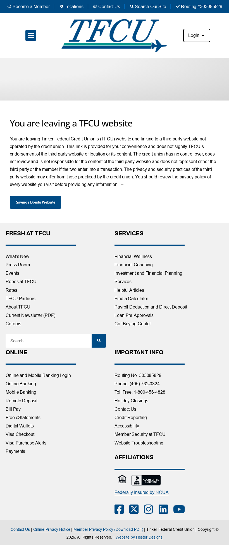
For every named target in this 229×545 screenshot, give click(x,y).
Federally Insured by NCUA (142, 492)
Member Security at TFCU (140, 434)
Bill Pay (13, 409)
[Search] (99, 341)
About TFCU (18, 306)
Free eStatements (23, 417)
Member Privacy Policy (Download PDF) (108, 529)
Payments (15, 451)
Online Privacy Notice (51, 529)
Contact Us (125, 409)
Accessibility (127, 425)
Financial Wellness (133, 256)
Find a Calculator (131, 298)
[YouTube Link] (180, 509)
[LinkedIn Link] (166, 509)
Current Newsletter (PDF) (30, 315)
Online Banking (21, 383)
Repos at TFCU (21, 281)
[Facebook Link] (122, 509)
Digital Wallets (20, 425)
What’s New (17, 256)
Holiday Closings (131, 400)
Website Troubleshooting (139, 442)
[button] (30, 35)
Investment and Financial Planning (148, 273)
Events (12, 273)
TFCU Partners (20, 298)
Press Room (18, 264)
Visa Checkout (20, 434)
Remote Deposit (21, 400)
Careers (13, 323)
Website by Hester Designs (139, 537)
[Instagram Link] (151, 509)
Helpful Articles (129, 290)
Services (123, 281)
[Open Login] (203, 35)
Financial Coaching (134, 264)
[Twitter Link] (136, 509)
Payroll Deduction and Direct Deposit (151, 306)
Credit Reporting (131, 417)
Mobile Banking (21, 392)
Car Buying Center (133, 323)
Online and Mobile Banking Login (38, 375)
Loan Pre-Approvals (134, 315)
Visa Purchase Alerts (26, 442)
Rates (11, 290)
